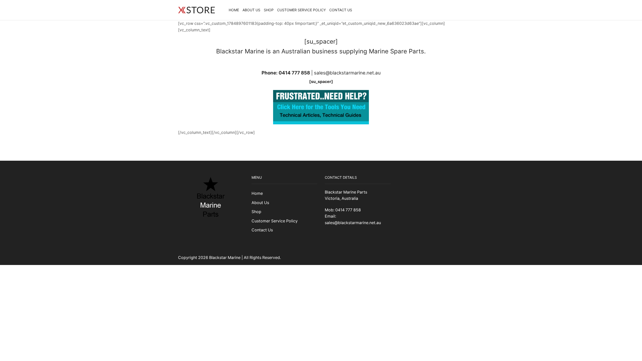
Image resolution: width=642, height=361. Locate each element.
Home (234, 10)
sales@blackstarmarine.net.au (347, 73)
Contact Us (340, 10)
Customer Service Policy (301, 10)
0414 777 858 (294, 73)
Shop (269, 10)
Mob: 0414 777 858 (343, 210)
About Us (251, 10)
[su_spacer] (321, 81)
